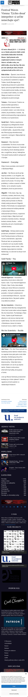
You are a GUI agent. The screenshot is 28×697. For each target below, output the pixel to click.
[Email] (21, 27)
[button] (26, 673)
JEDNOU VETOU (8, 427)
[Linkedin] (17, 27)
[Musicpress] (14, 2)
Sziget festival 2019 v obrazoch (17, 454)
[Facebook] (11, 27)
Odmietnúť (14, 690)
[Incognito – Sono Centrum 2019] (4, 469)
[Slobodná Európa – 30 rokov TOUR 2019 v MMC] (4, 462)
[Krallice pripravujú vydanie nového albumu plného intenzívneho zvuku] (4, 431)
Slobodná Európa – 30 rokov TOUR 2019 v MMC (16, 461)
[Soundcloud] (14, 506)
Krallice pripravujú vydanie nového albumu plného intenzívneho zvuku (16, 431)
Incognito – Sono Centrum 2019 (17, 467)
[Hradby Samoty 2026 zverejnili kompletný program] (4, 439)
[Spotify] (17, 506)
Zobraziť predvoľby (14, 693)
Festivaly (3, 5)
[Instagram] (6, 506)
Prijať (14, 686)
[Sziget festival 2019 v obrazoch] (4, 456)
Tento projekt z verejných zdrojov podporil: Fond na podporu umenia (13, 411)
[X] (14, 27)
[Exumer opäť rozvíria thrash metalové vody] (4, 445)
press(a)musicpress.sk (10, 524)
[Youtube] (25, 506)
